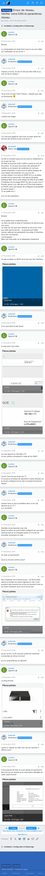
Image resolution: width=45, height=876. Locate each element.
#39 (42, 744)
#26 (42, 156)
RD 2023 (6, 866)
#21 (42, 41)
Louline (6, 21)
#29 (42, 323)
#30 (42, 343)
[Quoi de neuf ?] (37, 3)
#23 (42, 91)
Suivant (30, 828)
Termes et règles (21, 869)
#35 (42, 552)
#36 (42, 576)
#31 (42, 451)
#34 (42, 525)
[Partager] (38, 41)
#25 (42, 133)
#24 (42, 113)
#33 (42, 500)
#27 (42, 213)
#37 (42, 650)
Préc (14, 828)
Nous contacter (8, 869)
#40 (42, 767)
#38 (42, 677)
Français (16, 866)
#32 (42, 473)
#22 (42, 68)
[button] (3, 3)
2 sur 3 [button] (21, 828)
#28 (42, 256)
